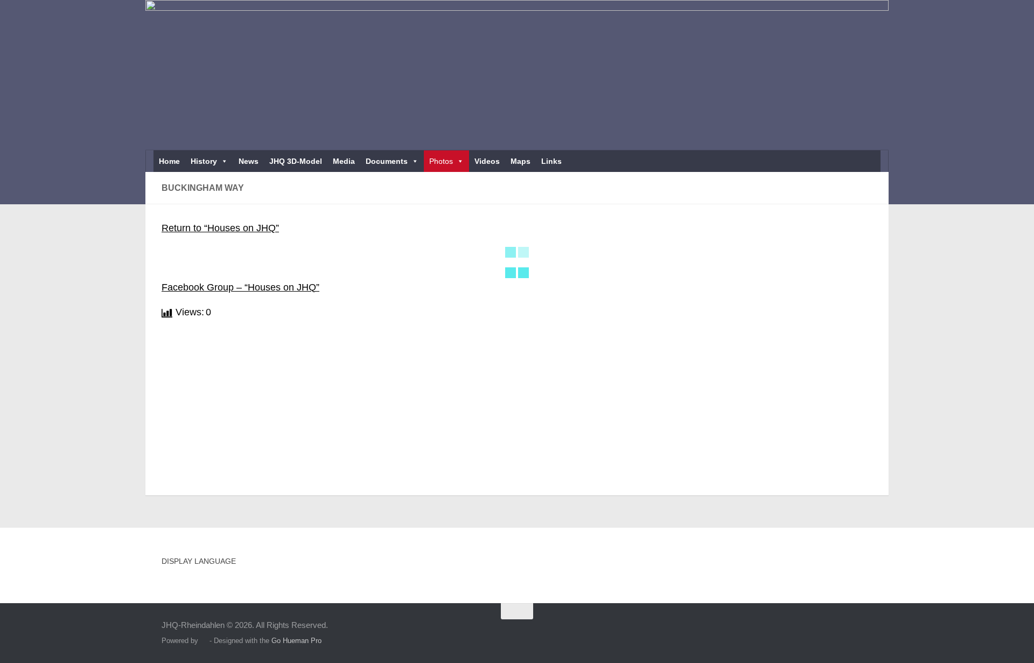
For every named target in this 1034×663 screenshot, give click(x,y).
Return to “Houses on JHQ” (220, 228)
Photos (441, 161)
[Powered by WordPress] (203, 640)
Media (344, 161)
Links (551, 161)
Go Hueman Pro (296, 641)
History (204, 161)
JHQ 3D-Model (295, 161)
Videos (487, 161)
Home (169, 161)
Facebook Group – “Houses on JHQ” (240, 287)
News (248, 161)
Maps (520, 161)
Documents (387, 161)
